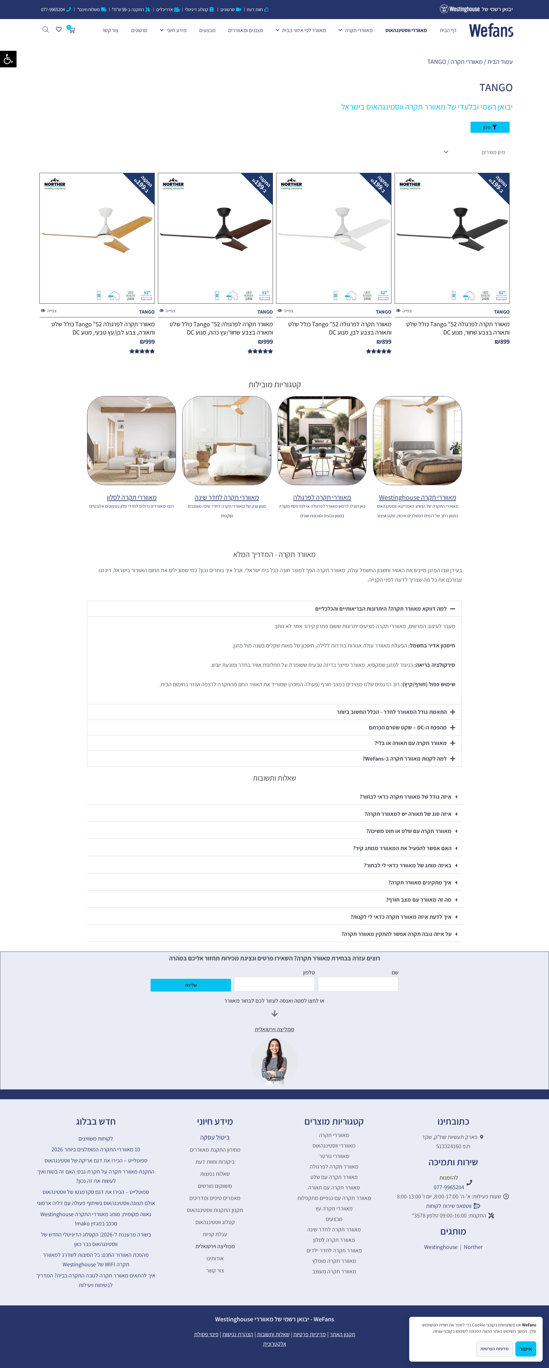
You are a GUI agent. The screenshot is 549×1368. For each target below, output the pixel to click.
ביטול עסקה (215, 1137)
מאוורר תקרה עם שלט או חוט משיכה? (408, 831)
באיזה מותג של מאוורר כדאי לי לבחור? (407, 865)
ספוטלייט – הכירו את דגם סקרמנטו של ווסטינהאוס (96, 1191)
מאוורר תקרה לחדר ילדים (334, 1250)
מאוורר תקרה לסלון (334, 1239)
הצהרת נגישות (237, 1334)
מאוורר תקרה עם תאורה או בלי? (411, 743)
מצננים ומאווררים (245, 30)
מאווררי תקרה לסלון (132, 497)
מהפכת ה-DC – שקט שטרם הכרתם (408, 727)
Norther (473, 1246)
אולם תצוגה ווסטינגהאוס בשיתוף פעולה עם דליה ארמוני (96, 1203)
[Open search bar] (46, 29)
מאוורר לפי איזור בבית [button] (304, 30)
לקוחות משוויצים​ (95, 1138)
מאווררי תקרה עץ (334, 1208)
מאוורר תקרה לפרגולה (334, 1166)
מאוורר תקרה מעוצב (334, 1271)
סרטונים (139, 30)
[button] (8, 59)
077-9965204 (449, 1187)
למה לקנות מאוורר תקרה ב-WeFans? (405, 758)
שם (395, 972)
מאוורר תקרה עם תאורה (334, 1187)
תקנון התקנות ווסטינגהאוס (215, 1210)
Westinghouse (441, 1246)
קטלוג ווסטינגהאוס (215, 1222)
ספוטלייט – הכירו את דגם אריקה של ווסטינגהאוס (95, 1160)
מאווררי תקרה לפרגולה (322, 497)
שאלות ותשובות (273, 1334)
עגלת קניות (215, 1234)
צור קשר (110, 30)
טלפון (309, 972)
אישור (525, 1348)
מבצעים (207, 30)
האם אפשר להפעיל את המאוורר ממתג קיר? (402, 848)
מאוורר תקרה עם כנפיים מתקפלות (334, 1198)
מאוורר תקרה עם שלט (334, 1177)
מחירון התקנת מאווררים (215, 1149)
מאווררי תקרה (467, 62)
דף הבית (448, 30)
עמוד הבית (500, 62)
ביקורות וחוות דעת (214, 1161)
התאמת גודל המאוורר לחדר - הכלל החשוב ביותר (392, 711)
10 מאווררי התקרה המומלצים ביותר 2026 (95, 1149)
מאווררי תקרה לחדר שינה (227, 497)
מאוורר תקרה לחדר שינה (334, 1229)
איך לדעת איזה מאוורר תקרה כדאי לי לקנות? (400, 916)
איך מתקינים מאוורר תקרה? (419, 882)
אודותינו (215, 1258)
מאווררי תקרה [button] (359, 30)
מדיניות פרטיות (309, 1334)
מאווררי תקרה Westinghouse (417, 497)
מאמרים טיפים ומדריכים (215, 1198)
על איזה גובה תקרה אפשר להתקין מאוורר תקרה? (396, 934)
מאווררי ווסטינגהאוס (406, 30)
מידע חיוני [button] (176, 30)
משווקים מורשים (215, 1185)
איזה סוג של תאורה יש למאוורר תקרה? (407, 813)
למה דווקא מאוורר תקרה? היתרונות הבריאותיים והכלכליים (381, 608)
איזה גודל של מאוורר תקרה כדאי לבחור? (405, 796)
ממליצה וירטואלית (215, 1246)
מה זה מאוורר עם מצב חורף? (418, 899)
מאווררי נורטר (334, 1156)
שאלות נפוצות (215, 1173)
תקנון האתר (342, 1334)
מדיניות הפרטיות (494, 1348)
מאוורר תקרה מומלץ (334, 1260)
